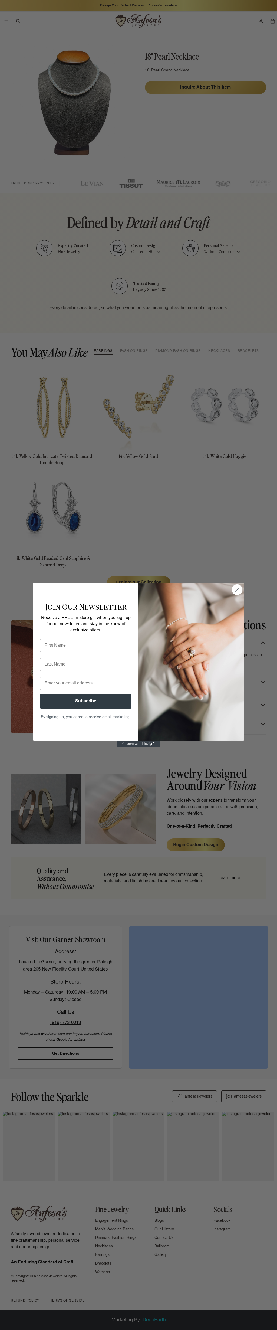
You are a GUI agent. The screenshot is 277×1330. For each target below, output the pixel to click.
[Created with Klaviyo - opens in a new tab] (138, 744)
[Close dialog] (237, 589)
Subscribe (85, 701)
